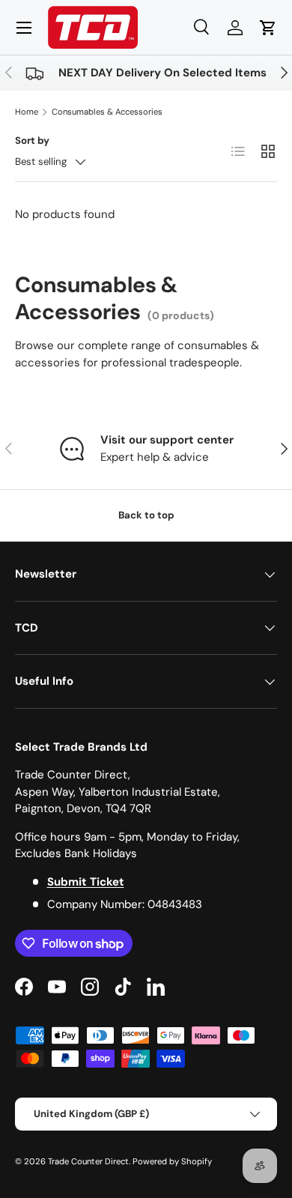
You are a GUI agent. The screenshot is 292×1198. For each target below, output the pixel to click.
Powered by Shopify (172, 1161)
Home (26, 111)
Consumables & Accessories (107, 111)
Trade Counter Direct (88, 1161)
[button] (268, 27)
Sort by (32, 140)
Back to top (146, 515)
